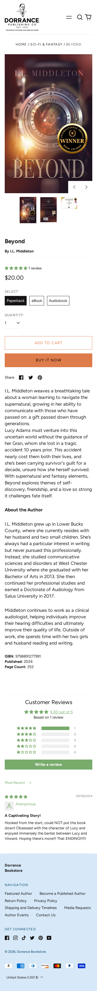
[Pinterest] (40, 938)
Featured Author (18, 893)
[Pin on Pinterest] (40, 377)
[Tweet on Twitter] (30, 377)
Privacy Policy (45, 901)
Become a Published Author (63, 893)
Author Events (17, 915)
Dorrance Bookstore (31, 952)
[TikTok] (23, 938)
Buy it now (48, 360)
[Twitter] (32, 938)
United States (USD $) (22, 977)
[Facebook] (7, 938)
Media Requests (77, 908)
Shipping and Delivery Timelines (31, 908)
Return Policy (16, 901)
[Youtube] (49, 938)
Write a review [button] (48, 764)
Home (21, 44)
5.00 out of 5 (61, 712)
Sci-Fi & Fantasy (46, 44)
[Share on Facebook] (21, 377)
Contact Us (45, 915)
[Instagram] (15, 938)
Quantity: (14, 315)
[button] (80, 17)
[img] (16, 797)
